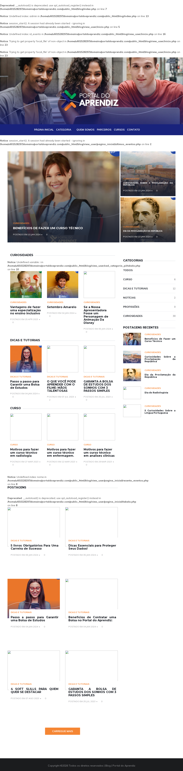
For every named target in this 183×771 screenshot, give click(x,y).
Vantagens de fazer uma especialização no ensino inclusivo (25, 310)
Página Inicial (44, 129)
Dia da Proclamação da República (142, 231)
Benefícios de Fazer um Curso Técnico (48, 228)
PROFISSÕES (149, 306)
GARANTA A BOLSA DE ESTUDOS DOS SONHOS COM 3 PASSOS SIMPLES (98, 386)
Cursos (119, 129)
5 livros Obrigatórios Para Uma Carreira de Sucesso (34, 547)
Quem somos (85, 129)
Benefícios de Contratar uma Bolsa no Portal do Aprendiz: (92, 619)
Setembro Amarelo (61, 307)
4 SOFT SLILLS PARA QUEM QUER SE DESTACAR (34, 690)
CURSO (14, 444)
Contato (133, 129)
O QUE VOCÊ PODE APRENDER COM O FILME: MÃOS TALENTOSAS (61, 386)
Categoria (63, 129)
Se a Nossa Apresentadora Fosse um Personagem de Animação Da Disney (96, 315)
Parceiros (104, 129)
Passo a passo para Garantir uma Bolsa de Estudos (24, 384)
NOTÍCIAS (149, 297)
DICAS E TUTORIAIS (20, 376)
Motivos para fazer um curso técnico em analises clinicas (99, 452)
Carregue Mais (62, 731)
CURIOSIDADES (21, 223)
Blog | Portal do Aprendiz (120, 765)
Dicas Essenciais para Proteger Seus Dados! (92, 547)
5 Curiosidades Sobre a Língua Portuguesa (160, 411)
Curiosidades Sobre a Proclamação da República (148, 184)
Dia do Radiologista (156, 392)
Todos (128, 270)
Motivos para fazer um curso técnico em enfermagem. (61, 452)
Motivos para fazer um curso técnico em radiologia (24, 452)
